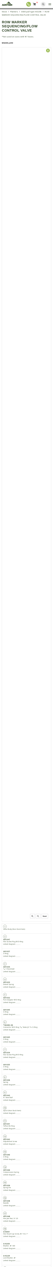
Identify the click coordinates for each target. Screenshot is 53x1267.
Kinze (4, 11)
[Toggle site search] (43, 4)
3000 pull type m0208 (31, 11)
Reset (45, 916)
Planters (14, 11)
